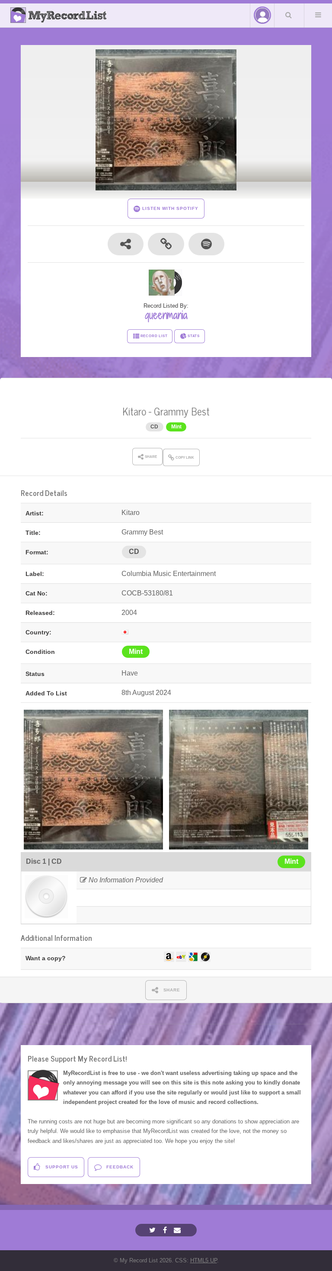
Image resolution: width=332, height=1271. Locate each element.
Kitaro (134, 410)
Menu (318, 14)
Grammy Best (182, 410)
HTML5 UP (203, 1260)
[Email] (178, 1230)
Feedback (119, 1167)
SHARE (171, 990)
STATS (194, 336)
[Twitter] (153, 1230)
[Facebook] (166, 1230)
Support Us (61, 1167)
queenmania (166, 315)
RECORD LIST (154, 336)
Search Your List (288, 14)
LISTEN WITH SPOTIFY (169, 208)
